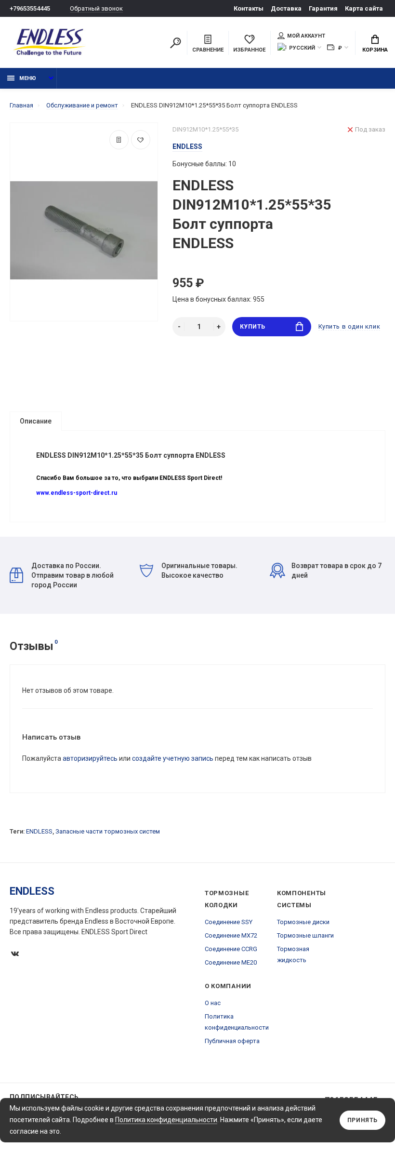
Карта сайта (364, 8)
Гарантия (323, 8)
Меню (27, 78)
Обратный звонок (96, 8)
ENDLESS (39, 831)
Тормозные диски (303, 922)
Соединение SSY (228, 922)
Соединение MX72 (231, 935)
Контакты (248, 8)
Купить (253, 326)
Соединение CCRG (231, 949)
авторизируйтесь (90, 758)
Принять (362, 1120)
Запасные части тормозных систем (107, 831)
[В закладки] (140, 139)
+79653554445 (30, 8)
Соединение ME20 (231, 962)
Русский (302, 48)
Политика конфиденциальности (166, 1120)
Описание (36, 421)
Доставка (286, 8)
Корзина (375, 50)
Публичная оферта (232, 1041)
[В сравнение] (119, 139)
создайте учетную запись (172, 758)
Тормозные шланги (305, 935)
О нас (213, 1002)
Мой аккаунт (306, 36)
